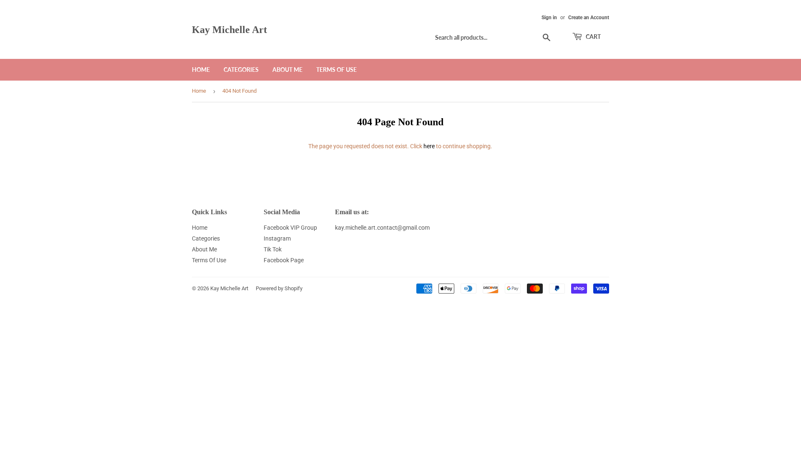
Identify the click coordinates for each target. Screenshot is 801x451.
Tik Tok (273, 249)
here (429, 146)
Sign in (549, 17)
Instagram (277, 238)
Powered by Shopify (279, 288)
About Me (287, 69)
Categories (241, 69)
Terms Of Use (336, 69)
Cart (592, 36)
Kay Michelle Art (229, 29)
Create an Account (588, 17)
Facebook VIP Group (290, 227)
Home (201, 69)
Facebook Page (284, 260)
